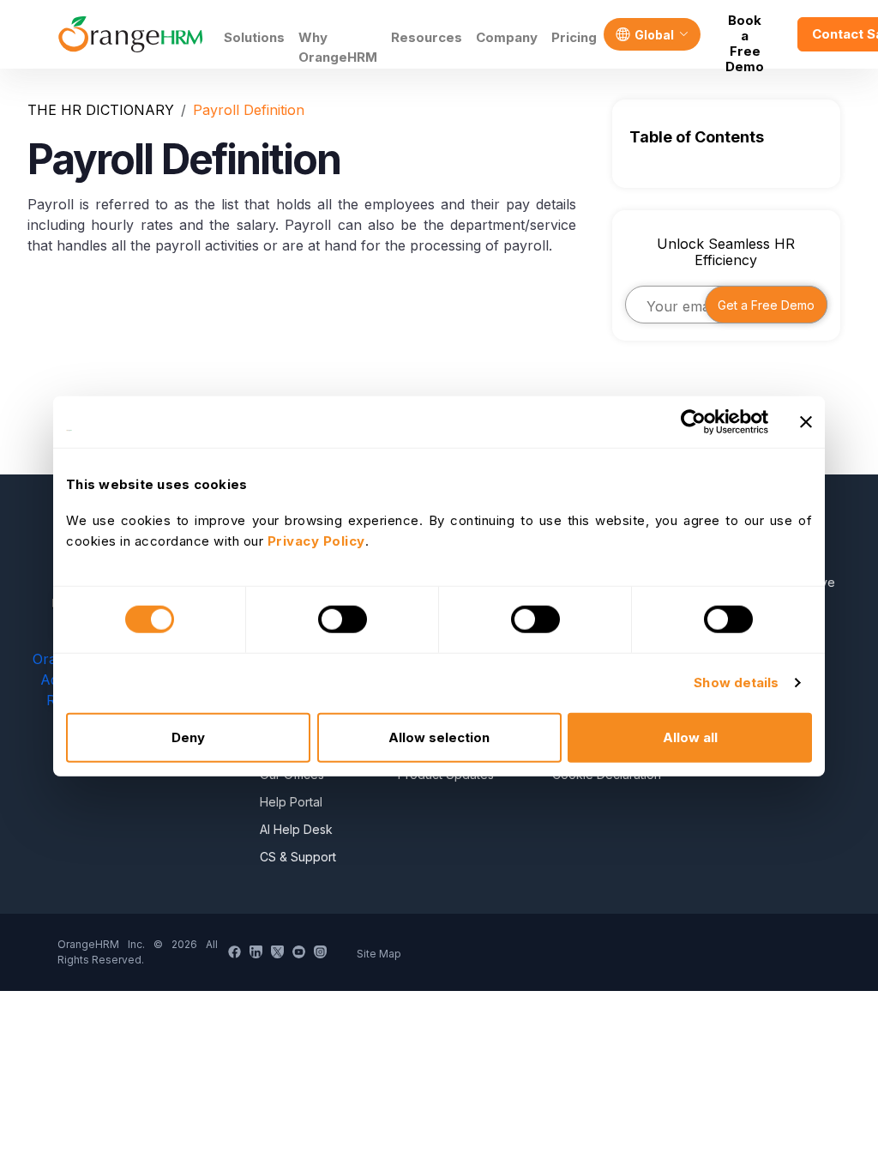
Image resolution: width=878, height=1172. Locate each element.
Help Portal (291, 801)
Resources (426, 37)
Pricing (574, 37)
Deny (188, 736)
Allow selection (439, 736)
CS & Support (298, 856)
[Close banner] (806, 422)
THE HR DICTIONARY (100, 109)
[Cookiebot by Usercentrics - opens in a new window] (693, 422)
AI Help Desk (296, 829)
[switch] (342, 619)
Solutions (254, 37)
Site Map (379, 953)
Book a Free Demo (744, 34)
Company (507, 37)
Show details (736, 682)
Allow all (690, 736)
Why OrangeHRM (337, 47)
